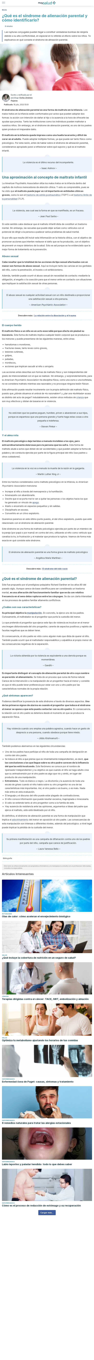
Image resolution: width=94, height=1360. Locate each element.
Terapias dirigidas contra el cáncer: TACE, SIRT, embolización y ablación (45, 999)
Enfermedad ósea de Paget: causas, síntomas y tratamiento (38, 1081)
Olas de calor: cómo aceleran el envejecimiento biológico (36, 916)
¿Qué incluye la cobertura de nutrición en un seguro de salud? (39, 957)
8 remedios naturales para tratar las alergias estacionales (36, 1123)
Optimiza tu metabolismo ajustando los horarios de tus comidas (40, 1040)
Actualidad (7, 914)
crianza (80, 397)
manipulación (34, 613)
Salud (4, 955)
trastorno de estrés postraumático (43, 195)
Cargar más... (47, 1212)
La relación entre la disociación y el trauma (55, 315)
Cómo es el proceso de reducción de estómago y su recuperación (41, 1205)
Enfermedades (8, 1079)
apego (35, 502)
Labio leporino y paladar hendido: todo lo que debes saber (37, 1164)
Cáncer (5, 996)
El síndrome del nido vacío (55, 568)
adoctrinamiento (20, 819)
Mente (4, 10)
